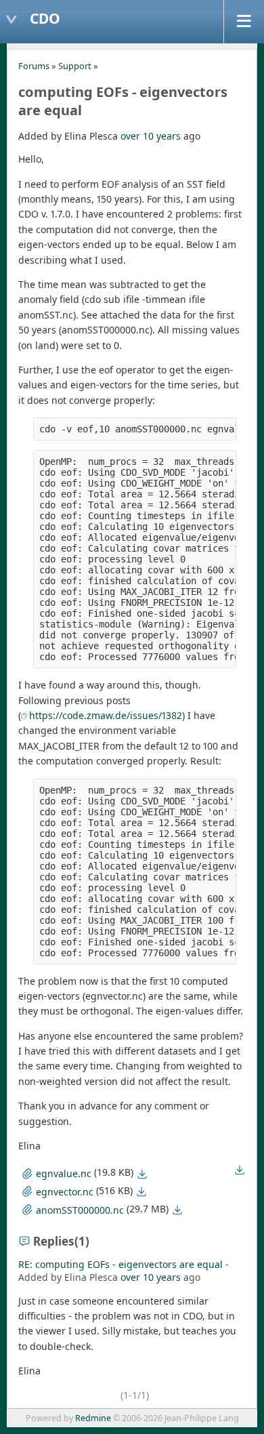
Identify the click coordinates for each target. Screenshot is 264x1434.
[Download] (142, 1174)
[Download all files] (240, 1170)
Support (74, 66)
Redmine (93, 1418)
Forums (33, 66)
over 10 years (150, 135)
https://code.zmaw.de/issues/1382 (105, 715)
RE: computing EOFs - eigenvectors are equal (120, 1264)
